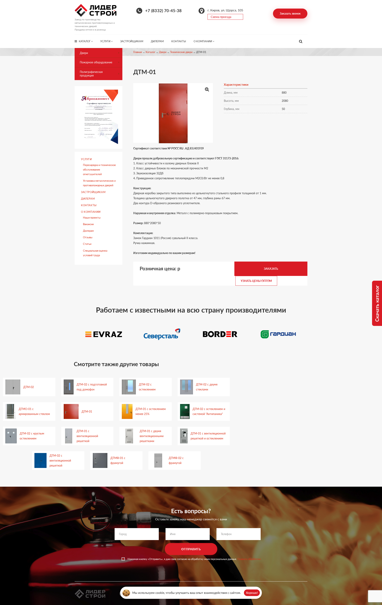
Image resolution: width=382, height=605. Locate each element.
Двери (162, 52)
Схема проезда (221, 17)
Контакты (178, 41)
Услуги (105, 41)
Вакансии (88, 224)
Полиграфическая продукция (91, 73)
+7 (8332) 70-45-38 (163, 10)
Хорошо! (252, 592)
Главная (137, 52)
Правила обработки (249, 559)
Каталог (85, 41)
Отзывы (87, 237)
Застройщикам (131, 41)
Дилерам (157, 41)
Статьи (87, 243)
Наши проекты (91, 217)
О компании (203, 41)
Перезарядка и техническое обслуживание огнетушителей (99, 169)
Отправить (191, 549)
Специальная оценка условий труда (95, 253)
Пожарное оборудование (96, 62)
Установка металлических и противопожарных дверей (99, 183)
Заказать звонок (290, 13)
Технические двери (181, 52)
